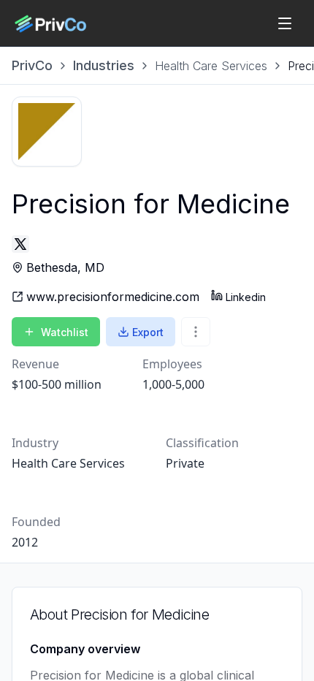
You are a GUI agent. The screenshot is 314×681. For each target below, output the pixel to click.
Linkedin (246, 297)
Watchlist (64, 332)
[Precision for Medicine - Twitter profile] (20, 244)
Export (148, 332)
